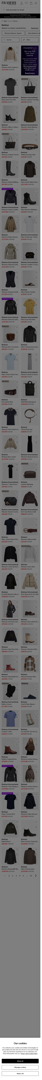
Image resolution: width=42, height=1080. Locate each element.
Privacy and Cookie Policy (29, 1053)
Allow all (20, 1061)
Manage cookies (20, 1067)
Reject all (20, 1073)
